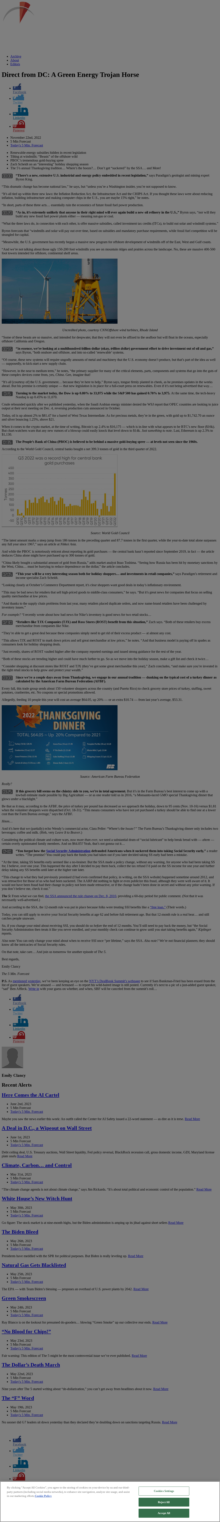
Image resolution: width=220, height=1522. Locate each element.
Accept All (164, 1513)
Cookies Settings (164, 1491)
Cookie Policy (43, 1496)
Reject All (164, 1502)
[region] (110, 1501)
